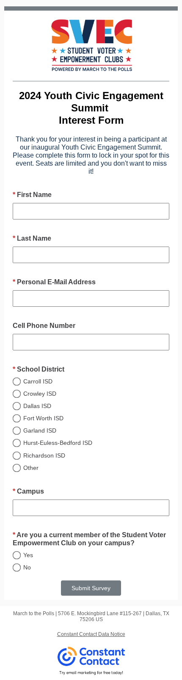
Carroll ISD (37, 381)
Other (31, 467)
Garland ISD (39, 430)
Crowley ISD (39, 393)
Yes (28, 555)
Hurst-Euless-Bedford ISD (57, 442)
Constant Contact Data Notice (91, 634)
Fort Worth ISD (43, 418)
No (27, 567)
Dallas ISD (37, 405)
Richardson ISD (44, 455)
